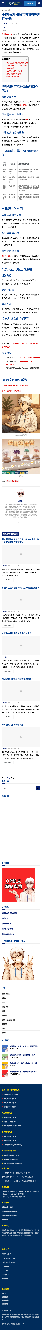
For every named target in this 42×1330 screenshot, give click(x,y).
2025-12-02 (13, 565)
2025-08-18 (15, 23)
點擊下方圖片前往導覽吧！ (12, 391)
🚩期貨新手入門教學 (9, 1098)
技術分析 (5, 1015)
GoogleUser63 (8, 1191)
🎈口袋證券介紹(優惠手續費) (12, 1144)
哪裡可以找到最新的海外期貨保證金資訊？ (20, 587)
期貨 (9, 10)
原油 (27, 119)
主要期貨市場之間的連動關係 (16, 66)
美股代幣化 (6, 994)
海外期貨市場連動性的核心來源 (17, 63)
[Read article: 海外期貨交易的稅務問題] (21, 737)
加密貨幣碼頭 (6, 924)
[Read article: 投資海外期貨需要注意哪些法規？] (21, 645)
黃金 (32, 119)
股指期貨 (23, 105)
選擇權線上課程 (7, 1207)
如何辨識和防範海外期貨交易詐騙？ (17, 679)
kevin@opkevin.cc (8, 1258)
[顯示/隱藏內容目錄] (25, 59)
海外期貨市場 (7, 34)
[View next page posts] (23, 770)
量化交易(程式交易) (8, 1020)
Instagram (5, 1275)
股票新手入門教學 (10, 1136)
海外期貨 (15, 481)
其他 (3, 1028)
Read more (8, 579)
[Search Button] (39, 3)
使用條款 (5, 1297)
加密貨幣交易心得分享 (9, 1215)
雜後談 (14, 1194)
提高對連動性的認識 (13, 74)
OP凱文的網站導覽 (13, 76)
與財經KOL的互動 (25, 1191)
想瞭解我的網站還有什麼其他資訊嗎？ (17, 385)
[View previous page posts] (19, 770)
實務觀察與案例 (11, 68)
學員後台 (5, 1219)
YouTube (5, 1270)
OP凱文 (6, 23)
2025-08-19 (13, 748)
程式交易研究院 (7, 929)
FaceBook (5, 1266)
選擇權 (4, 998)
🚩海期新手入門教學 (9, 1107)
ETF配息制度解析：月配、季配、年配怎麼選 (17, 1177)
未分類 (4, 1033)
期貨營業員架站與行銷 (9, 913)
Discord (5, 1279)
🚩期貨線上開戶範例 (9, 1103)
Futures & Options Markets (28, 357)
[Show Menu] (3, 3)
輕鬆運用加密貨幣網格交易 (13, 1163)
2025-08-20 (13, 611)
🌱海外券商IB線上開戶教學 (11, 1126)
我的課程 (30, 3)
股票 (3, 1002)
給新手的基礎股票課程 (9, 1211)
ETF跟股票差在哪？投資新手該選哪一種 (16, 1173)
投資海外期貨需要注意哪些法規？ (16, 633)
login (9, 778)
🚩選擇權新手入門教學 (10, 1094)
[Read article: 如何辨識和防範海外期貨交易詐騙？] (21, 691)
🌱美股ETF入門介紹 (9, 1121)
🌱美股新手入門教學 (9, 1117)
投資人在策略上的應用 (14, 71)
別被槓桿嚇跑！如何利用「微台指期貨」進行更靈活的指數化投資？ (20, 541)
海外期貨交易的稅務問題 (12, 724)
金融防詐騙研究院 (8, 934)
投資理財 (5, 1024)
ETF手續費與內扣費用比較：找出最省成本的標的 (19, 1181)
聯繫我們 (5, 1304)
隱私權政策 (6, 1300)
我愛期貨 (5, 918)
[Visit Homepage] (14, 3)
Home (4, 10)
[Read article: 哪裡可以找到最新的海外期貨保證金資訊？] (21, 600)
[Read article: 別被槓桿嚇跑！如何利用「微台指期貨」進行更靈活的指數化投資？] (21, 554)
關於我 (4, 1293)
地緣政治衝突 (7, 255)
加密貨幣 (5, 1007)
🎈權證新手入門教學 (9, 1140)
